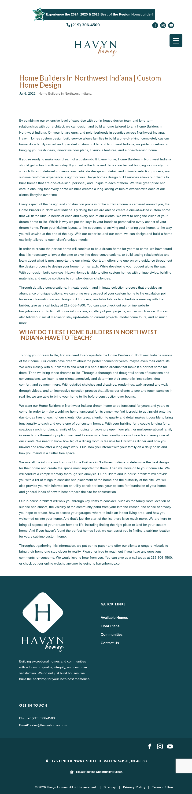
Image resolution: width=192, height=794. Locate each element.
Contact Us (110, 643)
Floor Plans (110, 626)
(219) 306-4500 (85, 25)
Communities (111, 634)
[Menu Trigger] (176, 40)
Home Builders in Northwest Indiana (65, 93)
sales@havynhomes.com (48, 725)
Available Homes (114, 618)
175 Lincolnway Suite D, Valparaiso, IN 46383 (98, 761)
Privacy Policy (134, 787)
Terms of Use (162, 787)
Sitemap (109, 787)
